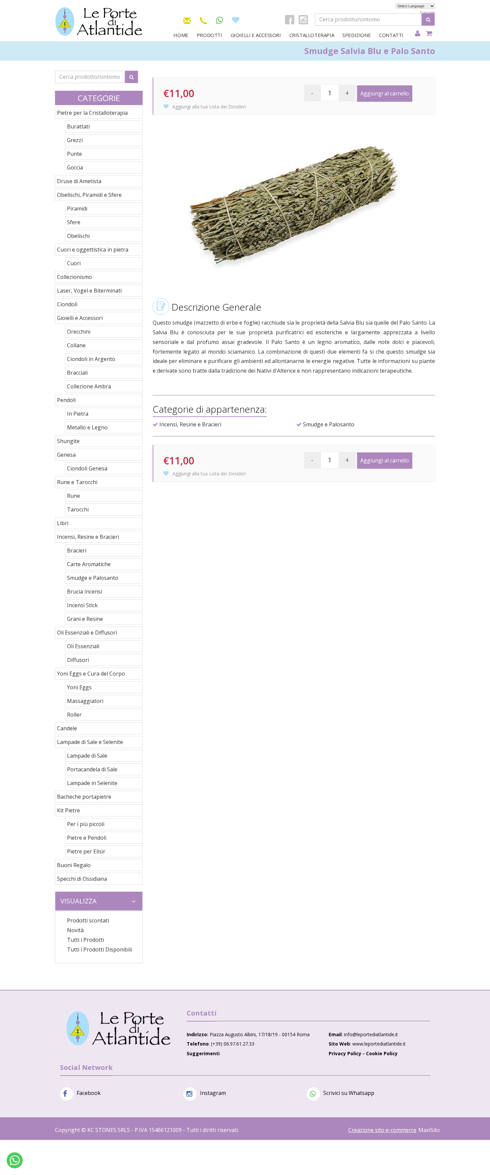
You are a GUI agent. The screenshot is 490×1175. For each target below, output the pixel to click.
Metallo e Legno (87, 427)
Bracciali (77, 372)
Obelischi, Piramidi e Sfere (89, 195)
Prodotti (209, 35)
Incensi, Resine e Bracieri (88, 536)
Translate (427, 13)
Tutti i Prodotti (85, 939)
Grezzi (75, 140)
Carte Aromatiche (89, 564)
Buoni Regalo (74, 865)
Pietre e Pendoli (86, 837)
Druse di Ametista (79, 181)
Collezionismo (74, 277)
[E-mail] (187, 19)
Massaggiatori (85, 701)
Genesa (66, 454)
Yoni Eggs (79, 687)
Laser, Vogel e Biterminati (89, 290)
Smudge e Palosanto (92, 577)
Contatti (391, 35)
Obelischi (78, 236)
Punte (74, 153)
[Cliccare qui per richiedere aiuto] (15, 1160)
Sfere (73, 222)
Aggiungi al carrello (384, 93)
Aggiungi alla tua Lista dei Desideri (208, 106)
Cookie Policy (382, 1053)
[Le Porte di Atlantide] (118, 1028)
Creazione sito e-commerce (382, 1130)
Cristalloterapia (311, 35)
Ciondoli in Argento (91, 359)
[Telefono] (203, 19)
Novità (75, 930)
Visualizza (78, 900)
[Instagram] (303, 19)
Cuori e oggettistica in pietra (92, 249)
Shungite (68, 441)
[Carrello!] (429, 33)
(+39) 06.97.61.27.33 (232, 1044)
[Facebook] (289, 19)
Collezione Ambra (89, 386)
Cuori (74, 263)
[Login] (417, 33)
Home (180, 35)
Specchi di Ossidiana (82, 878)
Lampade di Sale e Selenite (90, 742)
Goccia (75, 167)
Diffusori (78, 660)
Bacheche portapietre (84, 796)
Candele (67, 728)
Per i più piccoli (85, 824)
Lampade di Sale (87, 755)
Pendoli (66, 400)
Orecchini (78, 331)
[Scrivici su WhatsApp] (219, 20)
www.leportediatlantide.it (379, 1044)
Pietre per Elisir (86, 851)
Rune (73, 495)
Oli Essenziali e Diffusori (87, 632)
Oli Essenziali (83, 646)
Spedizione (356, 35)
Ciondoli (67, 304)
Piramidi (77, 208)
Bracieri (76, 550)
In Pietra (77, 413)
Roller (74, 714)
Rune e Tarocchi (77, 482)
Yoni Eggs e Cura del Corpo (91, 673)
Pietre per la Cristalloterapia (92, 112)
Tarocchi (78, 509)
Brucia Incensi (84, 591)
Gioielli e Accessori (256, 35)
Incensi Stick (82, 605)
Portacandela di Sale (92, 769)
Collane (76, 345)
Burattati (78, 126)
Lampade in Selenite (92, 783)
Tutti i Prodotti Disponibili (99, 949)
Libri (62, 523)
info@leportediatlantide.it (371, 1034)
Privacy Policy (345, 1053)
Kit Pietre (68, 810)
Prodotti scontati (88, 920)
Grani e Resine (85, 619)
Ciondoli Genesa (87, 468)
